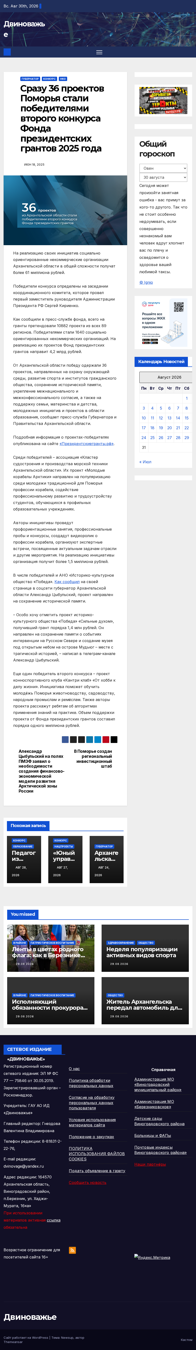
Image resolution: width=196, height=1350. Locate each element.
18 (152, 427)
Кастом (186, 1340)
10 (144, 418)
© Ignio (146, 282)
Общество (145, 942)
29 (187, 437)
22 (187, 427)
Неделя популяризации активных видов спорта (142, 952)
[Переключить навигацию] (99, 52)
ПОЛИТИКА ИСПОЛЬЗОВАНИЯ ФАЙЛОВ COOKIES (97, 1153)
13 (169, 418)
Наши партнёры (150, 1164)
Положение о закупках (91, 1136)
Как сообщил (67, 581)
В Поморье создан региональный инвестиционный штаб (93, 759)
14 (178, 418)
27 (169, 437)
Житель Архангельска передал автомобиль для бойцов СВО (143, 1007)
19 (161, 427)
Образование (23, 846)
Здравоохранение (121, 942)
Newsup (67, 1337)
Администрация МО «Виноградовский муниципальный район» (158, 1084)
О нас (74, 1068)
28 (178, 437)
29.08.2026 (25, 964)
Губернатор (30, 78)
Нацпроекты (63, 846)
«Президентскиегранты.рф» (87, 443)
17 (144, 427)
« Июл (145, 461)
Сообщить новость (87, 1182)
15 (187, 418)
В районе (19, 942)
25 (152, 437)
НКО (63, 78)
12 (161, 418)
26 (161, 437)
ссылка (53, 1220)
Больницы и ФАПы (152, 1135)
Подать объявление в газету (97, 1170)
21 (178, 427)
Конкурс (49, 78)
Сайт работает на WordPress (26, 1337)
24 (144, 437)
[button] (189, 52)
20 (169, 427)
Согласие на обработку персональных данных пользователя (91, 1102)
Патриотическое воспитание (52, 942)
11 (152, 418)
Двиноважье (30, 1317)
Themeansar (13, 1342)
